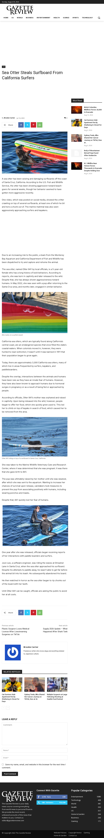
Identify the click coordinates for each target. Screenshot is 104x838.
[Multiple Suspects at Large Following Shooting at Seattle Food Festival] (57, 684)
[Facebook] (21, 125)
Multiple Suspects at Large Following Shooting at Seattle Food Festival (57, 697)
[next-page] (8, 708)
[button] (99, 18)
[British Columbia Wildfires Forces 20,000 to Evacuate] (76, 110)
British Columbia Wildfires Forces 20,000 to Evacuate (93, 109)
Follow (62, 802)
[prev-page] (3, 708)
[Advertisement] (52, 41)
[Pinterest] (33, 125)
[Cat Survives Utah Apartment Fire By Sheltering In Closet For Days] (12, 684)
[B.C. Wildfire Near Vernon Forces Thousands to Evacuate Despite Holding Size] (76, 166)
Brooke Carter (9, 118)
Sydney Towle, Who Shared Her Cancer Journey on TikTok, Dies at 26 (34, 697)
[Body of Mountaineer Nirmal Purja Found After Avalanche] (76, 153)
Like (64, 797)
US (4, 67)
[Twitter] (27, 125)
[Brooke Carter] (13, 652)
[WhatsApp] (39, 125)
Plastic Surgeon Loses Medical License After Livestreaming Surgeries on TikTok (15, 632)
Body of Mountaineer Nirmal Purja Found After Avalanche (92, 153)
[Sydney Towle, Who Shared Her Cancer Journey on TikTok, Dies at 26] (34, 684)
